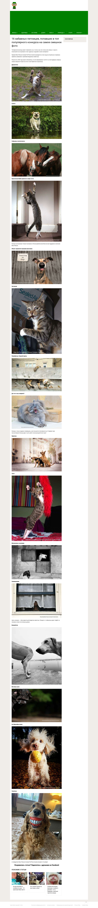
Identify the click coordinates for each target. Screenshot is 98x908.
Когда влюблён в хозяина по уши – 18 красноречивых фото (19, 888)
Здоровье (24, 32)
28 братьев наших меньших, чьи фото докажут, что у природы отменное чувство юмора (52, 890)
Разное (79, 32)
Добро (43, 32)
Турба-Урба (12, 905)
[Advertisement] (49, 21)
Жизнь (14, 32)
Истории (34, 32)
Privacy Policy (77, 905)
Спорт (70, 32)
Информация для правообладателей (65, 905)
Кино (51, 32)
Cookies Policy (85, 905)
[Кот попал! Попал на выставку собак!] (37, 878)
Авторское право (51, 905)
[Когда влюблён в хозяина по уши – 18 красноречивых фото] (19, 878)
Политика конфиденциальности (38, 905)
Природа (60, 32)
